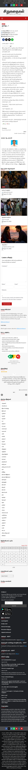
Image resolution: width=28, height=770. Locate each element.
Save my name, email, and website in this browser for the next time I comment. (12, 298)
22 (21, 558)
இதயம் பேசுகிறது (5, 408)
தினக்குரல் (4, 479)
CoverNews (12, 767)
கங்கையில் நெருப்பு (10, 676)
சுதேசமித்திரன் (5, 454)
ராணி (3, 527)
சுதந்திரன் (4, 451)
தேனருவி (4, 500)
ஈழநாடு (3, 416)
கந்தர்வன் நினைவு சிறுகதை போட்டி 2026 (10, 339)
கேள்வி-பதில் (15, 0)
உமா (2, 421)
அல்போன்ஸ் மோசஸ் (7, 192)
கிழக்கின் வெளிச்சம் (6, 217)
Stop (14, 392)
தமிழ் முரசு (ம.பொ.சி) (6, 466)
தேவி (3, 502)
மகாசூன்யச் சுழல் (10, 668)
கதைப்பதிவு (9, 0)
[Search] (26, 18)
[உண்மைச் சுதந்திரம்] (14, 180)
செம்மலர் (3, 459)
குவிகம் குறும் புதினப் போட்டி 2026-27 (10, 337)
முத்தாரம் (4, 522)
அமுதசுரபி (4, 403)
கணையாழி (4, 428)
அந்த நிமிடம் (4, 244)
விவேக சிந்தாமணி (5, 533)
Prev (2, 395)
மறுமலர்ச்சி (4, 517)
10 (2, 556)
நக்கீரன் (3, 505)
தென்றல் (3, 497)
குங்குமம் (4, 438)
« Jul (13, 567)
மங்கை (3, 510)
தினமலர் (3, 489)
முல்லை (3, 525)
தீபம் (3, 494)
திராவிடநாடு (4, 492)
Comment (5, 266)
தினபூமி (3, 487)
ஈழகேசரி (3, 413)
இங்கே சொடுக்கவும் (5, 322)
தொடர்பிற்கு (23, 2)
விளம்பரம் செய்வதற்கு (5, 626)
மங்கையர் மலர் (5, 512)
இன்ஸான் (4, 411)
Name (4, 284)
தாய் (3, 469)
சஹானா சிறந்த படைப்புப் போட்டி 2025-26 (10, 351)
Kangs (2, 676)
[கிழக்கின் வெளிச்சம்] (14, 207)
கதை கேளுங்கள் (4, 620)
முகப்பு (5, 0)
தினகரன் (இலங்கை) (6, 477)
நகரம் (14, 659)
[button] (2, 18)
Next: (20, 132)
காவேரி (3, 436)
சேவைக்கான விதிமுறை (6, 629)
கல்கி (3, 433)
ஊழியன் (3, 423)
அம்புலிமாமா (4, 405)
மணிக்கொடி (4, 515)
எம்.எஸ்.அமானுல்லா (14, 686)
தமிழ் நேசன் (4, 461)
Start (13, 392)
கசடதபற (3, 426)
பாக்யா (3, 507)
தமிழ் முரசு (4, 464)
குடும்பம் (13, 32)
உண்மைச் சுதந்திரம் (6, 190)
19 (10, 558)
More (22, 639)
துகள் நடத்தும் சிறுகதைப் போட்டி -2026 (10, 341)
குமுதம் (3, 441)
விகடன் (3, 530)
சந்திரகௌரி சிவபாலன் (8, 246)
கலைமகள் (4, 431)
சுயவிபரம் (12, 2)
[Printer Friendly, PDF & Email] (6, 124)
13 (14, 556)
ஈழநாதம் (3, 418)
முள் (6, 695)
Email (16, 284)
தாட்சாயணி (6, 219)
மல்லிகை (3, 520)
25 (6, 561)
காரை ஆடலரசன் (14, 30)
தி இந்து (3, 472)
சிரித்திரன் (4, 449)
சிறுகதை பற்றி (21, 0)
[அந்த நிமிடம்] (14, 234)
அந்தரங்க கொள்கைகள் (6, 632)
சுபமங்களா (4, 456)
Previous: (6, 129)
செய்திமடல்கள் (4, 623)
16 (25, 556)
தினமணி (4, 484)
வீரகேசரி (3, 535)
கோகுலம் (4, 444)
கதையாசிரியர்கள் (6, 2)
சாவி (3, 446)
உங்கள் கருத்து (17, 2)
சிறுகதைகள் (14, 11)
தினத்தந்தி (4, 482)
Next (26, 395)
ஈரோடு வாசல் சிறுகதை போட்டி (8, 346)
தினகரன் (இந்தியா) (6, 474)
